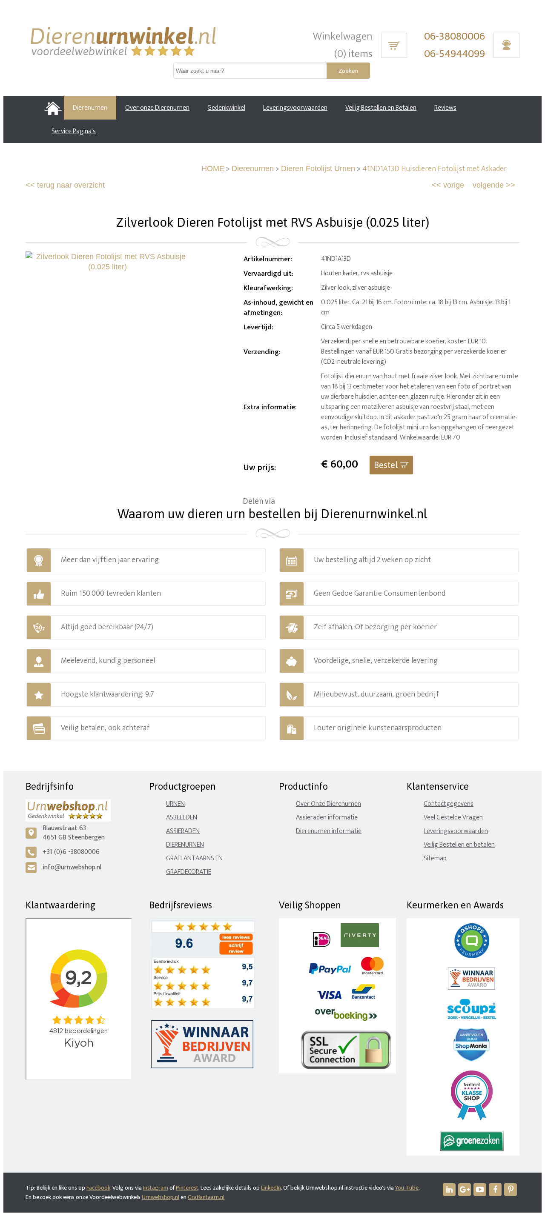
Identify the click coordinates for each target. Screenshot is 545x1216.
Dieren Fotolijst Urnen (318, 168)
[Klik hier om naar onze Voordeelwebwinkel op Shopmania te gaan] (471, 1059)
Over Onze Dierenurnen (328, 804)
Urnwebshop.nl (160, 1197)
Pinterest (187, 1188)
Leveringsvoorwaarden (456, 831)
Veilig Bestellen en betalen (459, 845)
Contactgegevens (448, 804)
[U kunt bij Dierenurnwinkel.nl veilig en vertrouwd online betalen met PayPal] (330, 972)
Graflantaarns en (194, 858)
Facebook (98, 1188)
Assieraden (183, 831)
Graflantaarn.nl (206, 1197)
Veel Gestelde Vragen (453, 817)
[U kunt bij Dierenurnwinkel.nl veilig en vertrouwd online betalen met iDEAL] (321, 945)
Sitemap (435, 858)
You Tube (407, 1188)
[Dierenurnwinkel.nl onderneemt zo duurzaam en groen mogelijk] (472, 1149)
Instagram (155, 1188)
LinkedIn (271, 1188)
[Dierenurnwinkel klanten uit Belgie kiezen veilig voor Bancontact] (363, 997)
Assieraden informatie (327, 817)
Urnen (175, 804)
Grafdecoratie (188, 872)
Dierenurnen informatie (328, 831)
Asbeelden (181, 817)
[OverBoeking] (346, 1019)
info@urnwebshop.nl (72, 867)
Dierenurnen (253, 168)
